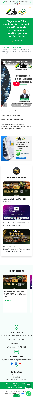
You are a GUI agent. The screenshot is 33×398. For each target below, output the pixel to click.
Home (3, 47)
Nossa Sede (16, 377)
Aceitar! (16, 396)
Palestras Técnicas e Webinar (16, 379)
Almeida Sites (22, 387)
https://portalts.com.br (12, 129)
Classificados (16, 375)
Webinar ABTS (17, 47)
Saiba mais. (24, 393)
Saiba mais (7, 300)
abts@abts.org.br (23, 2)
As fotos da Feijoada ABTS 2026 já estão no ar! (15, 294)
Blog (8, 47)
